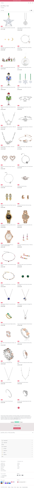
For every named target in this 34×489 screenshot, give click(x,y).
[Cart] (31, 3)
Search (18, 468)
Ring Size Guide (3, 464)
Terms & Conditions (3, 470)
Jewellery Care (3, 463)
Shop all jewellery (17, 428)
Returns (18, 464)
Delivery (18, 463)
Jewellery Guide (3, 465)
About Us (2, 468)
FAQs (18, 465)
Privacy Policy (2, 469)
